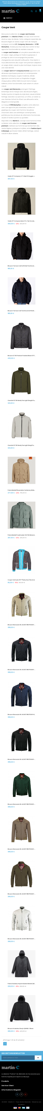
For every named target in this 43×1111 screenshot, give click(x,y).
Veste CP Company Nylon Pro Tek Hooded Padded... (25, 221)
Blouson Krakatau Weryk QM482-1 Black (20, 1028)
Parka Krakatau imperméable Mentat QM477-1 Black (25, 984)
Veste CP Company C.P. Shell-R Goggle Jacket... (23, 176)
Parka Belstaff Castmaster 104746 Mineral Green (23, 535)
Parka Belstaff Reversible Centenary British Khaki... (24, 490)
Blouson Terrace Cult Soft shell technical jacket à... (24, 266)
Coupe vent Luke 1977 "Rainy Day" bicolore (21, 580)
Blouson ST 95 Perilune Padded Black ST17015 (22, 356)
